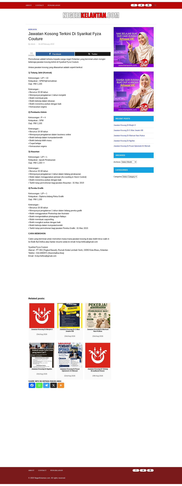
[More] (60, 385)
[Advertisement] (69, 278)
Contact (40, 5)
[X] (53, 385)
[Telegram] (46, 385)
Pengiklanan (54, 5)
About (29, 5)
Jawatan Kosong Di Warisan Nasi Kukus (129, 136)
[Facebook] (32, 385)
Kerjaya (32, 29)
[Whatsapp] (39, 385)
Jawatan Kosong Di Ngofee (124, 141)
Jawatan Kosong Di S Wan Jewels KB (128, 130)
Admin (33, 44)
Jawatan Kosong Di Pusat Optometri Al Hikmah (132, 146)
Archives (117, 162)
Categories (118, 177)
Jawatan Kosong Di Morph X (125, 125)
